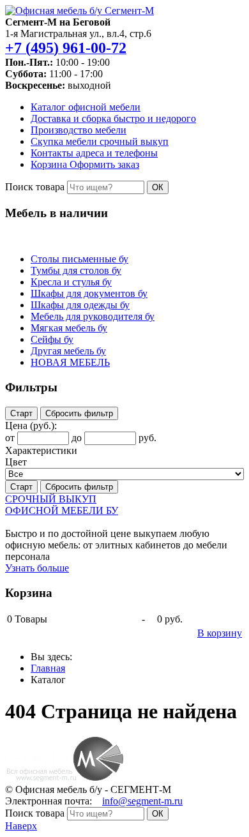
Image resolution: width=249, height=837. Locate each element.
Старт (21, 413)
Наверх (21, 825)
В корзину (219, 633)
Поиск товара (34, 186)
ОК (157, 187)
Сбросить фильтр (79, 413)
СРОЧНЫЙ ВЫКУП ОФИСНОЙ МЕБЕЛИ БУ (61, 505)
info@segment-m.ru (142, 801)
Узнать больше (37, 567)
